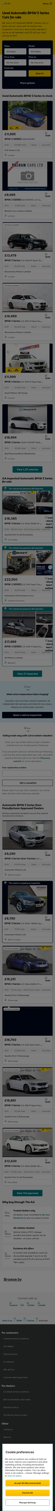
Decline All (27, 1493)
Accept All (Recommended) (27, 1483)
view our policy (14, 1476)
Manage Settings (27, 1502)
